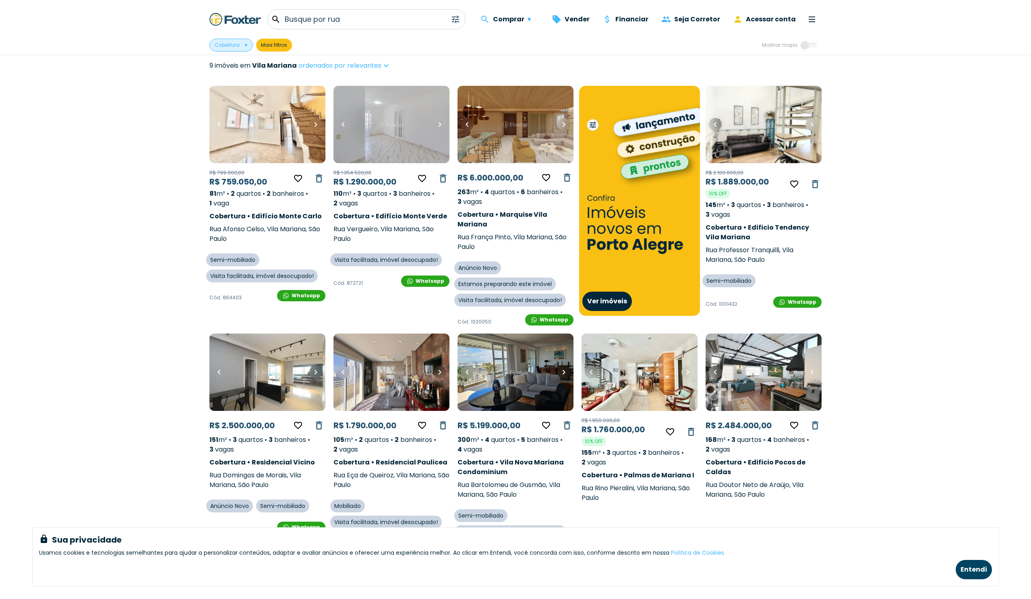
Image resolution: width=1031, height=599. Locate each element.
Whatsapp (306, 295)
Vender (577, 19)
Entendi (974, 569)
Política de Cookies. (698, 553)
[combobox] (369, 65)
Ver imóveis (607, 301)
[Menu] (812, 19)
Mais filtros (274, 44)
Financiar (631, 19)
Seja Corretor (697, 19)
